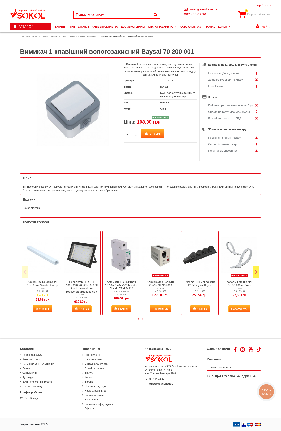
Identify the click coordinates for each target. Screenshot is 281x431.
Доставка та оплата (96, 363)
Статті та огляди (94, 368)
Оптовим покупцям (95, 386)
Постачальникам (94, 395)
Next (256, 272)
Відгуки (89, 372)
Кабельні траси (31, 359)
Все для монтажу (32, 386)
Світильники (29, 372)
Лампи (26, 368)
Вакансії (89, 381)
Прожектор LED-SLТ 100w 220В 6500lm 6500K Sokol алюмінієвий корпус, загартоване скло (82, 286)
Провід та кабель (32, 354)
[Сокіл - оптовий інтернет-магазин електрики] (28, 13)
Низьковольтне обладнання (38, 363)
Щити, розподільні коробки (37, 381)
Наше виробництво (95, 390)
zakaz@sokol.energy (202, 9)
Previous (25, 272)
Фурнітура (28, 377)
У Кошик (155, 133)
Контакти (90, 377)
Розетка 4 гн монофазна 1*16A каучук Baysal (200, 283)
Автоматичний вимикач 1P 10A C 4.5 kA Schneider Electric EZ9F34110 (121, 285)
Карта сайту (92, 399)
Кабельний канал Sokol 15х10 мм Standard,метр (42, 283)
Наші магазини (93, 359)
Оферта (89, 408)
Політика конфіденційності (100, 404)
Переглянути (161, 308)
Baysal (164, 86)
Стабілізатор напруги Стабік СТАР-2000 (160, 283)
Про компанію (93, 354)
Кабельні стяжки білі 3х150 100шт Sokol (239, 283)
